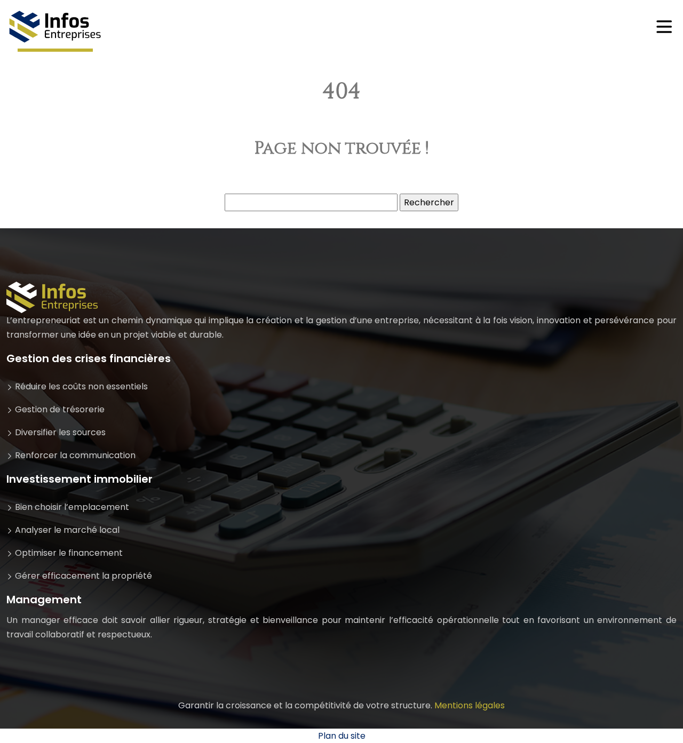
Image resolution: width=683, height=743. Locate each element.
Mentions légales (469, 705)
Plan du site (342, 736)
